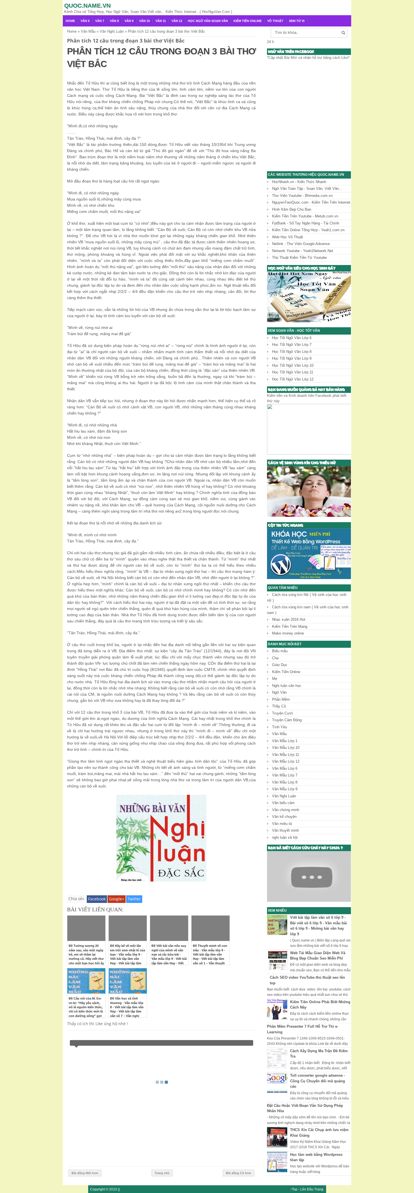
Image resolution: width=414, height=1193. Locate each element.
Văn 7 (99, 21)
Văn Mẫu (279, 734)
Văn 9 (128, 21)
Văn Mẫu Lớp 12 (285, 761)
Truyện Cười (282, 713)
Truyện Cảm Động (287, 720)
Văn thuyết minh (285, 830)
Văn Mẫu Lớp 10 (285, 747)
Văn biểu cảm (283, 803)
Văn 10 (144, 21)
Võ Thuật (275, 21)
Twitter (134, 899)
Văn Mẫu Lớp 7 (284, 775)
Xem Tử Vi (296, 21)
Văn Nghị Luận (284, 796)
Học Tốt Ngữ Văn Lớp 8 (291, 352)
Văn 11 (160, 21)
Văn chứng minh (285, 810)
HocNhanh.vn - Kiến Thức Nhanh (299, 182)
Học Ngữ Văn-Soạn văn (208, 21)
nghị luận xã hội (285, 837)
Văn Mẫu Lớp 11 (285, 755)
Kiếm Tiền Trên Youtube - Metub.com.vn (305, 216)
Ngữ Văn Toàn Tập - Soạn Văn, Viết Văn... (307, 188)
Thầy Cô (279, 706)
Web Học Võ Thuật (287, 237)
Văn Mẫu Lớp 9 (284, 789)
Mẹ (274, 678)
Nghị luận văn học (286, 686)
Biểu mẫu (280, 651)
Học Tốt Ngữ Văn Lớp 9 (291, 358)
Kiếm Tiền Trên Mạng (289, 626)
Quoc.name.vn (87, 5)
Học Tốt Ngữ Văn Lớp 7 (291, 344)
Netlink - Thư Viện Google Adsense (301, 244)
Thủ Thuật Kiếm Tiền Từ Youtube (299, 257)
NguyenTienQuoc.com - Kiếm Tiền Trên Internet (311, 202)
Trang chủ (162, 1173)
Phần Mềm (281, 699)
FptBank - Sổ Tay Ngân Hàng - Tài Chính (305, 223)
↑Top (293, 1189)
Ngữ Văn (279, 692)
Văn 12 (177, 21)
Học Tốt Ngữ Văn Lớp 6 (291, 338)
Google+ (116, 899)
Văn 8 (114, 21)
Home (70, 21)
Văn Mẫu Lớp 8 (284, 782)
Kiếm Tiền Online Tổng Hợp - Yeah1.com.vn (308, 230)
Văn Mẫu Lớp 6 (284, 768)
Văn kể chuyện (284, 816)
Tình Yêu (279, 727)
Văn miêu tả (282, 824)
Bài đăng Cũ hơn (238, 1173)
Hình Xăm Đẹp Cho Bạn (291, 209)
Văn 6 (85, 21)
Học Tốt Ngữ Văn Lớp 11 (292, 372)
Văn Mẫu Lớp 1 (284, 741)
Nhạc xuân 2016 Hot (288, 619)
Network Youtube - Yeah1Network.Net (302, 251)
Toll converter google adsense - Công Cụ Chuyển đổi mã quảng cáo (317, 1081)
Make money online (288, 633)
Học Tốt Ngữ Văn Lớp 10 (292, 365)
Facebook (97, 899)
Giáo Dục (279, 665)
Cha (275, 658)
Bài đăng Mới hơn (85, 1173)
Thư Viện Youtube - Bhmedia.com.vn (302, 195)
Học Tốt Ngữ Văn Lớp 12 (292, 379)
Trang (318, 1189)
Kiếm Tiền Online (247, 21)
